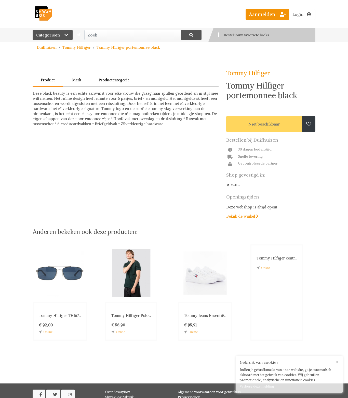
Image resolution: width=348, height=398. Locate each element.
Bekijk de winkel (242, 216)
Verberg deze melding (257, 386)
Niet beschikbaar (264, 124)
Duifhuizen (47, 47)
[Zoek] (191, 35)
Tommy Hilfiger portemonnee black (128, 47)
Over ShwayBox (117, 392)
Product (48, 80)
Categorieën (48, 35)
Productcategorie (114, 80)
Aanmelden (262, 14)
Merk (76, 80)
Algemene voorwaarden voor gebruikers (209, 392)
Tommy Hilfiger (76, 47)
